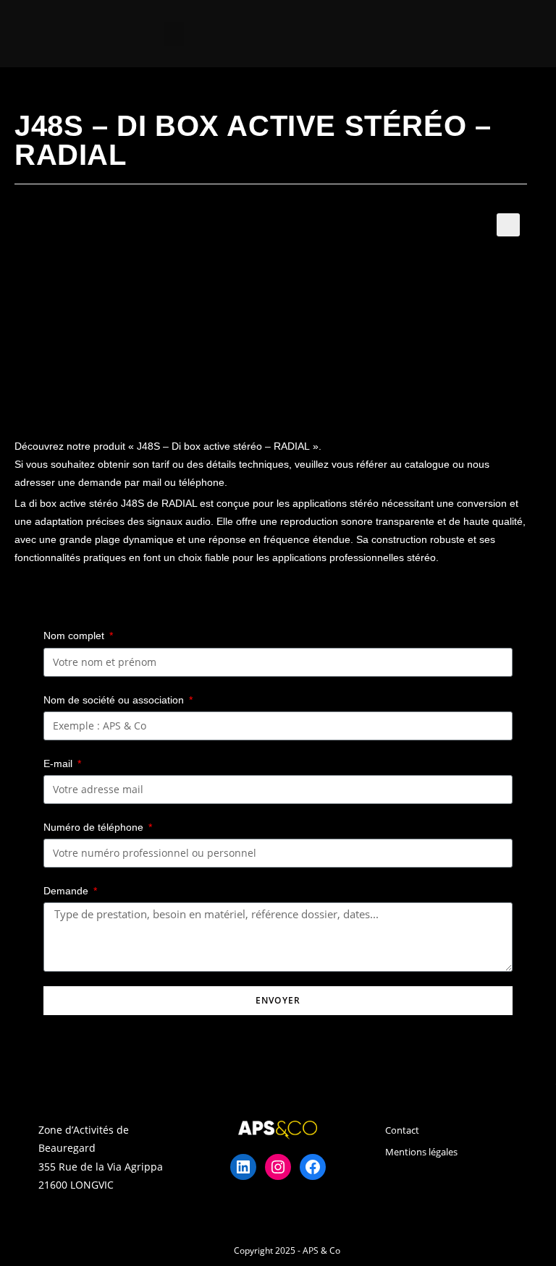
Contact (402, 1130)
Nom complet (75, 635)
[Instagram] (278, 1167)
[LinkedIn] (243, 1167)
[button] (174, 34)
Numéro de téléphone (94, 827)
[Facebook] (313, 1167)
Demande (67, 891)
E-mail (59, 763)
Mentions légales (421, 1151)
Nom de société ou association (115, 700)
